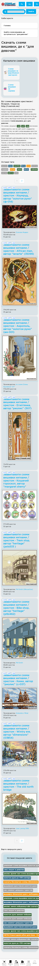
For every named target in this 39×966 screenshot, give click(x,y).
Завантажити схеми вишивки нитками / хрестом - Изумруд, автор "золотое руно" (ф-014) (17, 195)
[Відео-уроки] (4, 961)
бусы (23, 166)
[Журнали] (10, 961)
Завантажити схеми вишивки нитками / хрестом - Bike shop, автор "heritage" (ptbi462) (16, 608)
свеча (19, 169)
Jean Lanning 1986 (22, 828)
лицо (10, 166)
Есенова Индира (22, 232)
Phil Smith (19, 662)
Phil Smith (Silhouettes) (24, 589)
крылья (4, 166)
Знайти (31, 11)
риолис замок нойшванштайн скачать (21, 906)
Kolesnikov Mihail (22, 713)
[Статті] (22, 961)
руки (28, 166)
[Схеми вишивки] (29, 961)
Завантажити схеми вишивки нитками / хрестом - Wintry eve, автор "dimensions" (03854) (17, 731)
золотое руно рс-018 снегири (17, 878)
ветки (12, 169)
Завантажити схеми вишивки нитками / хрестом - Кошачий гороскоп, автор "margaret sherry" (16, 480)
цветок (10, 173)
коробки (17, 166)
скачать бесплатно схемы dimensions (21, 882)
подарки (5, 169)
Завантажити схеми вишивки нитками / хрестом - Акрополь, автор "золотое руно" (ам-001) (17, 326)
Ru (22, 4)
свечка (4, 173)
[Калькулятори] (16, 961)
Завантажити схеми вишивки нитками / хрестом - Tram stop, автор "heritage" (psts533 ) (16, 540)
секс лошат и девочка (14, 870)
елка (16, 173)
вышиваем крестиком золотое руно (20, 886)
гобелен (34, 169)
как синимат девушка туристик (18, 890)
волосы (34, 166)
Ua (29, 4)
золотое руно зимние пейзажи (17, 914)
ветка (26, 169)
